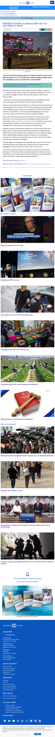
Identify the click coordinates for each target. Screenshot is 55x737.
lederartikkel (41, 164)
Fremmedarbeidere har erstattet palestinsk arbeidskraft (19, 384)
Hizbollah (22, 160)
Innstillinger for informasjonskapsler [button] (22, 734)
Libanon (48, 164)
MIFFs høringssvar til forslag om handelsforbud (17, 419)
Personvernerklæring (8, 689)
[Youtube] (14, 721)
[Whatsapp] (27, 721)
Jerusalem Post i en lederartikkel (26, 121)
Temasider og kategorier (9, 670)
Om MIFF (5, 682)
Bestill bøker (27, 176)
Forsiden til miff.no (7, 666)
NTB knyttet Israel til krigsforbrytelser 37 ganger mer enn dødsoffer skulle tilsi (27, 456)
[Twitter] (9, 721)
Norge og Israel (6, 672)
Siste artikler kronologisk (9, 668)
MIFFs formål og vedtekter (9, 686)
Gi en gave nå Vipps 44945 (13, 7)
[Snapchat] (36, 721)
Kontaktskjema (10, 635)
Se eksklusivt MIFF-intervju (10, 280)
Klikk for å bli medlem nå (41, 7)
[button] (43, 30)
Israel (4, 92)
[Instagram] (18, 721)
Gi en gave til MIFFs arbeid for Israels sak (27, 578)
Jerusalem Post (33, 164)
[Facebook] (5, 721)
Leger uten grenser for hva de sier (12, 245)
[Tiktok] (22, 721)
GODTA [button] (37, 734)
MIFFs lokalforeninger (8, 684)
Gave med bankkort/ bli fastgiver (14, 707)
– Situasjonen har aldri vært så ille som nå (15, 349)
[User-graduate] (40, 721)
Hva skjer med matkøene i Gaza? (11, 490)
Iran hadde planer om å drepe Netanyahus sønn (17, 315)
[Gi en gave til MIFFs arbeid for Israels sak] (27, 574)
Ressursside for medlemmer (9, 688)
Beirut (27, 164)
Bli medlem (5, 680)
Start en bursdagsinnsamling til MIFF (15, 712)
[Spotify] (31, 721)
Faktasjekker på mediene (9, 674)
